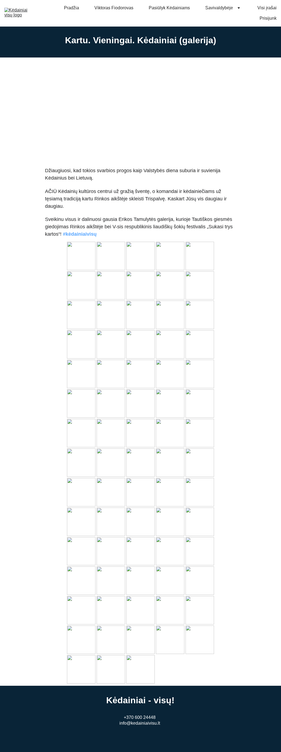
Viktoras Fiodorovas (113, 7)
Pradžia (71, 7)
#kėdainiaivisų (80, 234)
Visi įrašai (267, 7)
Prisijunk (268, 18)
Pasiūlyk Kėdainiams (169, 7)
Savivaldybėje (219, 7)
